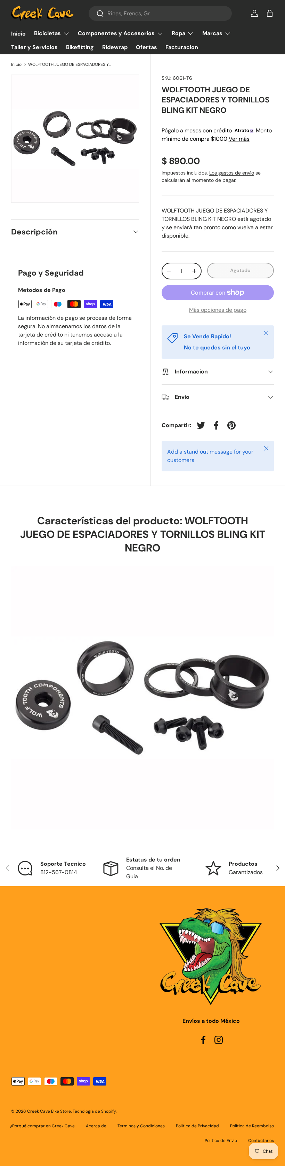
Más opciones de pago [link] (217, 310)
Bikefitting (80, 47)
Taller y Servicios (34, 47)
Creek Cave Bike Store (49, 1111)
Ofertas (146, 47)
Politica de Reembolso (252, 1126)
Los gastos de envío (231, 173)
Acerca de (96, 1126)
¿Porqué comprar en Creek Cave (42, 1126)
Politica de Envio (221, 1140)
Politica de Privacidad (197, 1126)
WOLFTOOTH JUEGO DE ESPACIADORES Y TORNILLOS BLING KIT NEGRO (70, 64)
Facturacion (181, 47)
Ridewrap (115, 47)
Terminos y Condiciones (141, 1126)
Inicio (18, 33)
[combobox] (160, 13)
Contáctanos (261, 1140)
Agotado (240, 270)
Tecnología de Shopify (94, 1111)
